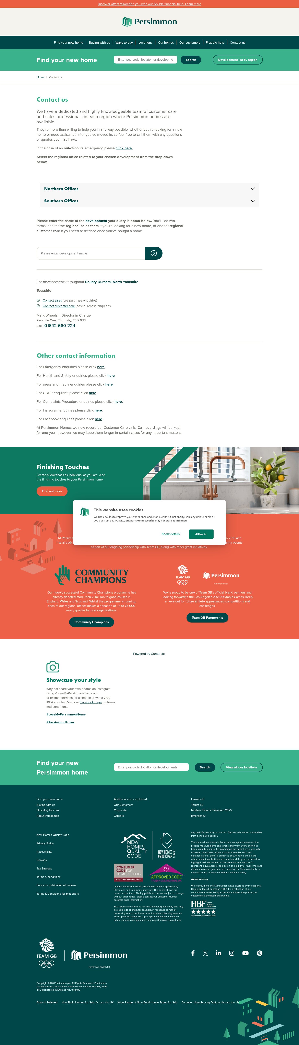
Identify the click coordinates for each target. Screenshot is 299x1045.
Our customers (189, 42)
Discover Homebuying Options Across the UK (210, 1002)
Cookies (42, 860)
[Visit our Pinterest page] (259, 953)
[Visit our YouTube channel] (245, 953)
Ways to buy (124, 42)
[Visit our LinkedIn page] (218, 953)
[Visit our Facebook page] (193, 953)
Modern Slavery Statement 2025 (211, 810)
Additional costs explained (130, 799)
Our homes (166, 42)
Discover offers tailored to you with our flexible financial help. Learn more (149, 4)
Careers (119, 816)
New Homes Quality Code (53, 835)
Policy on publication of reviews (56, 885)
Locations (145, 42)
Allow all (201, 534)
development (96, 220)
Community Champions (91, 622)
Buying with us (99, 42)
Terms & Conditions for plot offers (58, 894)
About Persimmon (48, 816)
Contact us (237, 42)
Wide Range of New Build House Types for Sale (148, 1002)
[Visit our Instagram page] (231, 953)
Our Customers (123, 805)
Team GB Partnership (207, 617)
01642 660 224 (59, 325)
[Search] (154, 253)
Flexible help (215, 42)
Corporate (120, 810)
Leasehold (197, 799)
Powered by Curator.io (149, 653)
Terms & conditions (49, 877)
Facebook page (91, 702)
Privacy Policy (45, 843)
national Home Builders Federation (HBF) (226, 887)
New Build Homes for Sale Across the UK (87, 1002)
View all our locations (241, 767)
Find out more (52, 491)
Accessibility (44, 852)
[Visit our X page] (205, 953)
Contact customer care (59, 306)
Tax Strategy (44, 868)
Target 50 (197, 805)
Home (40, 77)
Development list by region (237, 59)
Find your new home (68, 42)
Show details (171, 534)
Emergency (198, 816)
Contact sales (52, 300)
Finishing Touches (48, 810)
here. (119, 401)
